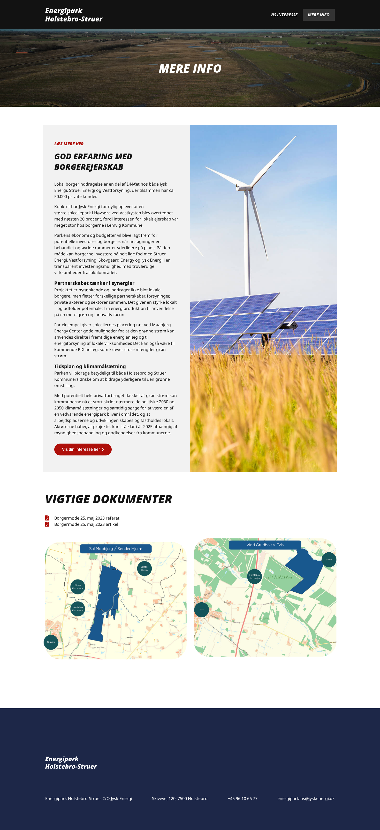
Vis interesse (284, 15)
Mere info (319, 15)
